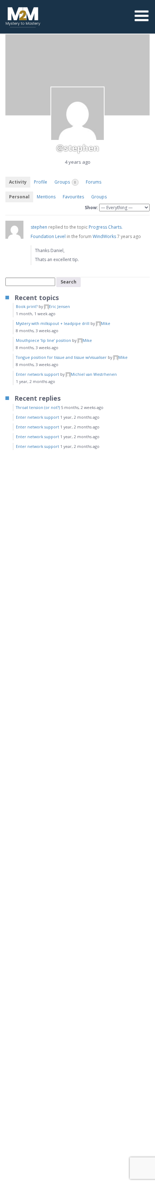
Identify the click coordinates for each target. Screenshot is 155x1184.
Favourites (73, 197)
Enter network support (37, 374)
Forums (93, 182)
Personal (19, 197)
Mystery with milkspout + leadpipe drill (52, 323)
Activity (18, 182)
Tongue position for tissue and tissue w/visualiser (61, 357)
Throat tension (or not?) (38, 407)
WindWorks (104, 236)
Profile (40, 182)
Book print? (26, 306)
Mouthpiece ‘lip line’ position (43, 340)
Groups (65, 182)
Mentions (46, 197)
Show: (91, 207)
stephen (39, 227)
